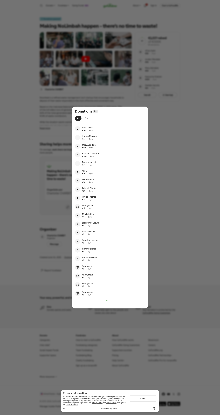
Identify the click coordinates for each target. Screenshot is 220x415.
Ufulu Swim (87, 127)
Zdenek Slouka (89, 188)
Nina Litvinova (88, 231)
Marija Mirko (88, 214)
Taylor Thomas (89, 197)
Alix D (84, 171)
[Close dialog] (143, 111)
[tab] (78, 118)
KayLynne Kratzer (90, 153)
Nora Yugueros (89, 249)
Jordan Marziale (89, 136)
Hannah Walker (89, 257)
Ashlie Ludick (88, 179)
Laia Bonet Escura (90, 223)
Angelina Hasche (90, 240)
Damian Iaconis (89, 162)
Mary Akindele (89, 145)
